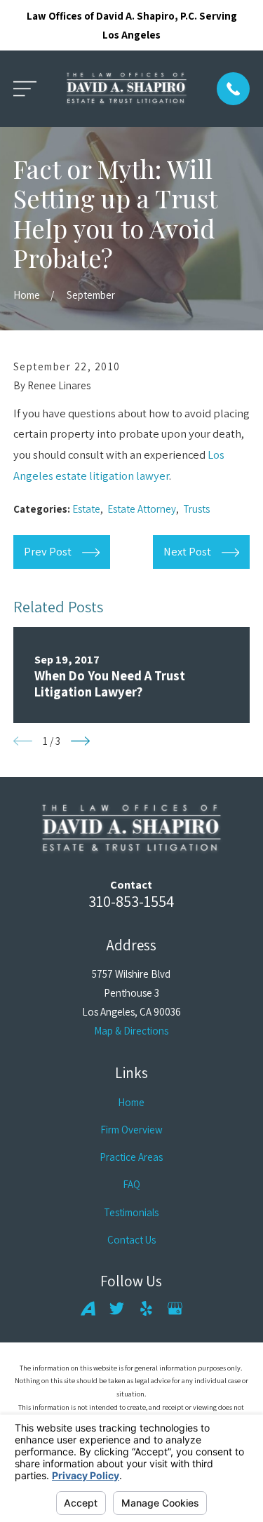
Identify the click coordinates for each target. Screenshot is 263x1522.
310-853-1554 (131, 901)
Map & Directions (131, 1030)
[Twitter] (116, 1308)
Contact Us (131, 1239)
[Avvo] (88, 1308)
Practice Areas (131, 1157)
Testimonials (131, 1212)
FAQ (131, 1184)
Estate (86, 509)
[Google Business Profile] (175, 1308)
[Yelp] (146, 1308)
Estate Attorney (141, 509)
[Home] (126, 88)
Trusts (196, 509)
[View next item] (80, 741)
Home (131, 1102)
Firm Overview (131, 1129)
